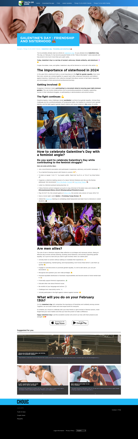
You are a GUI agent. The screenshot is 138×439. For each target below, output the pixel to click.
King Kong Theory (80, 182)
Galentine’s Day (69, 53)
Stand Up (49, 199)
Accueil (19, 49)
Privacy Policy (70, 430)
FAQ (58, 3)
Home (38, 3)
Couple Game (21, 415)
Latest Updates (67, 3)
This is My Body (61, 182)
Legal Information (59, 430)
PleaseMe (20, 418)
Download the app (48, 3)
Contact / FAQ (116, 410)
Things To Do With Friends (82, 3)
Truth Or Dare (21, 412)
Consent (69, 182)
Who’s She (67, 193)
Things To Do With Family (102, 3)
